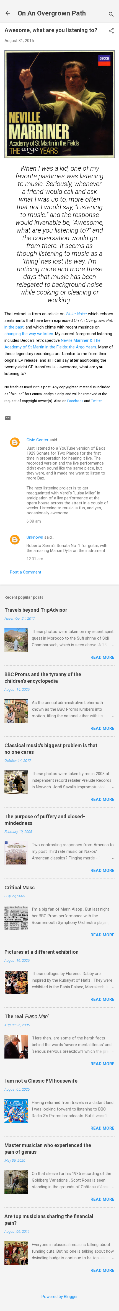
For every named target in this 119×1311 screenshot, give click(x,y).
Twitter (96, 401)
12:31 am (35, 558)
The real (26, 1016)
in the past (14, 327)
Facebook (75, 401)
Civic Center (37, 439)
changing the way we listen (28, 333)
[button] (111, 31)
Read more (102, 657)
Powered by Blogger (60, 1296)
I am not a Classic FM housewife (40, 1081)
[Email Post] (7, 420)
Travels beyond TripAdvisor (35, 610)
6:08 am (34, 521)
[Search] (111, 15)
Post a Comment (25, 572)
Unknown (35, 537)
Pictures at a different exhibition (41, 952)
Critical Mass (19, 887)
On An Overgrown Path (52, 13)
